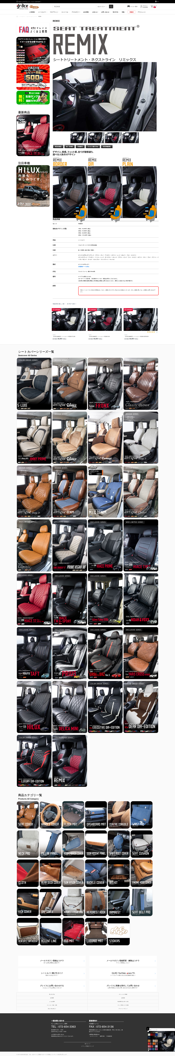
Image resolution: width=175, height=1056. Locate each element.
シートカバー (22, 16)
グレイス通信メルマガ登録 (123, 1005)
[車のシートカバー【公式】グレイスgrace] (27, 6)
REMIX (54, 335)
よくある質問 (52, 1001)
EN (158, 1)
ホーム (17, 16)
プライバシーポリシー (123, 1008)
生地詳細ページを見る (83, 266)
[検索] (111, 6)
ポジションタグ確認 (123, 994)
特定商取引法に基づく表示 (123, 1001)
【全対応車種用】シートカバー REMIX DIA (99, 336)
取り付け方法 (52, 994)
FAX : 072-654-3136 (101, 1026)
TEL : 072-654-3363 (63, 1026)
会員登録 (123, 997)
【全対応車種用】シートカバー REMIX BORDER (137, 336)
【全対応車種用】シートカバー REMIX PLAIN (64, 336)
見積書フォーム (94, 1024)
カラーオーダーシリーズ (32, 16)
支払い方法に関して (52, 1008)
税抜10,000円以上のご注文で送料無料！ (30, 1)
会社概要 (52, 997)
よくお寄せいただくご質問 (59, 1024)
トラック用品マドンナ (87, 1046)
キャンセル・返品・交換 (52, 1005)
